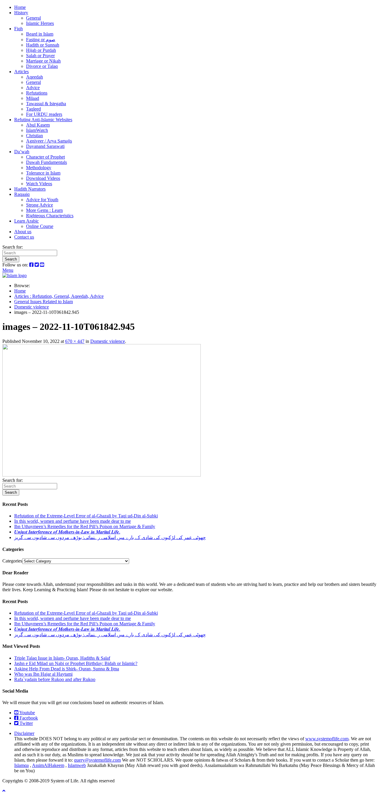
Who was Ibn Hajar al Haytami (43, 674)
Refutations (36, 92)
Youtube (26, 712)
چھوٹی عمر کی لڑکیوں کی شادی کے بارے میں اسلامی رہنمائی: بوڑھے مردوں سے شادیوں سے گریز (110, 537)
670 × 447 (74, 341)
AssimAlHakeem (48, 765)
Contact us (24, 236)
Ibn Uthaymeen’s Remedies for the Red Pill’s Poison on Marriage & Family (84, 526)
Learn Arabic (26, 220)
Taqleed (33, 108)
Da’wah (21, 151)
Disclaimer (24, 733)
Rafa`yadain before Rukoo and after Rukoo (54, 679)
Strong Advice (39, 204)
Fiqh (18, 28)
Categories (12, 560)
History (21, 12)
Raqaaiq (22, 194)
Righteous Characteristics (49, 215)
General (33, 17)
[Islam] (14, 275)
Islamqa (21, 765)
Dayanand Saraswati (45, 146)
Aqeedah (34, 76)
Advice (33, 87)
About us (22, 231)
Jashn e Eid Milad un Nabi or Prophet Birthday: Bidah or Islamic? (75, 663)
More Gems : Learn (44, 210)
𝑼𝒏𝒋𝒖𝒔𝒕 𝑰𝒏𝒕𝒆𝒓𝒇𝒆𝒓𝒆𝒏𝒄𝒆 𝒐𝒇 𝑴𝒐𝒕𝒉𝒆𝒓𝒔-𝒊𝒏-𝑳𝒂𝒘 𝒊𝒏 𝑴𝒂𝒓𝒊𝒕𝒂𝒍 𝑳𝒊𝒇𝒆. (67, 531)
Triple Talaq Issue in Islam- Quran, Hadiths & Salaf (62, 658)
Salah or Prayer (40, 55)
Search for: (12, 247)
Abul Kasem (38, 124)
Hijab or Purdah (41, 50)
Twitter (25, 723)
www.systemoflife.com (327, 738)
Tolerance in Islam (43, 172)
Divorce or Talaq (42, 66)
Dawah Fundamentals (46, 162)
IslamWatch (37, 130)
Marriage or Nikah (43, 60)
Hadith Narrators (30, 188)
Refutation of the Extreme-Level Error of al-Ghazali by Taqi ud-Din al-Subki (86, 515)
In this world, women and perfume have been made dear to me (72, 521)
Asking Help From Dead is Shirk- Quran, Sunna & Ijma (66, 668)
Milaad (32, 98)
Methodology (38, 167)
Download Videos (43, 178)
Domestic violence (107, 341)
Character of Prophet (45, 156)
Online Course (39, 226)
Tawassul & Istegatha (46, 103)
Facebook (28, 717)
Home (20, 7)
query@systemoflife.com (97, 760)
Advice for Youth (42, 199)
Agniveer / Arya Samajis (49, 140)
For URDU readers (44, 114)
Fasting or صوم (40, 39)
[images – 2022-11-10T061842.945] (101, 474)
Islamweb (77, 765)
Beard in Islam (39, 33)
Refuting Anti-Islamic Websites (43, 119)
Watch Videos (39, 183)
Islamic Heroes (40, 23)
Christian (34, 135)
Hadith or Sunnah (42, 44)
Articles (21, 71)
